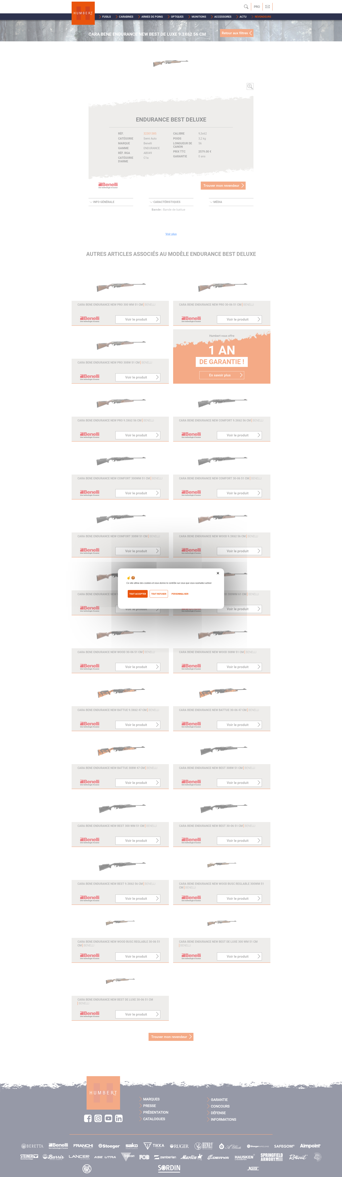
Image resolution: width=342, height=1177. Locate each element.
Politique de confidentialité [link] (142, 599)
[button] (105, 16)
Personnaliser (180, 594)
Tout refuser (158, 594)
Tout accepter (137, 594)
